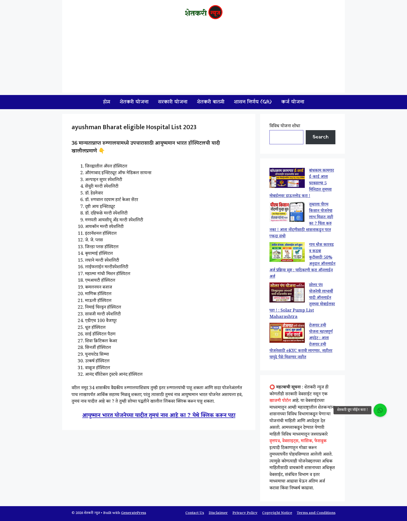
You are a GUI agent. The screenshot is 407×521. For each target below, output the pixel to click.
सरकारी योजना (172, 102)
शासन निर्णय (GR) (253, 102)
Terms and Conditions (316, 513)
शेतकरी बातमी (210, 102)
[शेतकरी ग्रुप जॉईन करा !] (380, 410)
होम (106, 102)
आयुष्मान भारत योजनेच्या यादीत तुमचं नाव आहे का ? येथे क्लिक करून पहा (158, 416)
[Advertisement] (203, 60)
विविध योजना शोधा (284, 126)
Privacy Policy (244, 513)
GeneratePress (133, 513)
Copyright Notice (277, 513)
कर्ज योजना (292, 102)
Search (320, 137)
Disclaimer (218, 513)
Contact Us (194, 513)
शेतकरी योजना (134, 102)
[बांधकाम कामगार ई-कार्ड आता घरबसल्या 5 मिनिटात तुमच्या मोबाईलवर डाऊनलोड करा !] (287, 179)
